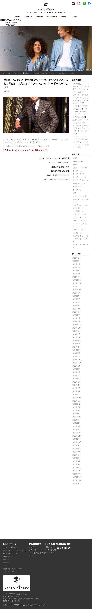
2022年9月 (76, 407)
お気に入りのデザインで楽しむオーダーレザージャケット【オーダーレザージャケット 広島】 (80, 111)
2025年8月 (76, 296)
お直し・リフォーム (10, 553)
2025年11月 (76, 286)
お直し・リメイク (79, 167)
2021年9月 (76, 445)
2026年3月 (76, 273)
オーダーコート (78, 170)
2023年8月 (76, 372)
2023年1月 (76, 394)
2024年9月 (76, 331)
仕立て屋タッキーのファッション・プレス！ (80, 239)
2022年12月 (76, 397)
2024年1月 (76, 356)
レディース (33, 550)
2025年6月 (76, 302)
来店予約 (6, 562)
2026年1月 (76, 280)
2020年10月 (76, 480)
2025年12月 (76, 283)
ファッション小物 (79, 196)
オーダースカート (79, 177)
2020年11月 (76, 477)
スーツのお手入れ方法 (37, 553)
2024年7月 (76, 337)
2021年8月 (76, 448)
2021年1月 (76, 470)
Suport (64, 16)
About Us (28, 16)
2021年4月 (76, 461)
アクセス (6, 559)
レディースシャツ (79, 220)
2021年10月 (76, 442)
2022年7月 (76, 413)
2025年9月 (76, 292)
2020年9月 (76, 483)
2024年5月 (76, 343)
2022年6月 (76, 416)
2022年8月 (76, 410)
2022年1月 (76, 432)
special (75, 164)
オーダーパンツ (78, 186)
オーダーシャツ (78, 173)
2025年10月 (76, 289)
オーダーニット (78, 183)
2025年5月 (76, 305)
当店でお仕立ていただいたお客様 (14, 550)
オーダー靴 (76, 189)
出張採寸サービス (9, 556)
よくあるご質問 (50, 550)
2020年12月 (76, 474)
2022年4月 (76, 423)
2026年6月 (76, 264)
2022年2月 (76, 429)
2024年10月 (76, 327)
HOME (17, 16)
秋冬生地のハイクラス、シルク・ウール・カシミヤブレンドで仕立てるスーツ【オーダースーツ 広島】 (80, 127)
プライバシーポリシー (11, 572)
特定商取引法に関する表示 (12, 569)
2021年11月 (76, 439)
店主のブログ (7, 565)
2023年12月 (76, 359)
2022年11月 (76, 400)
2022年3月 (76, 426)
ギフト (75, 193)
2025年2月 (76, 315)
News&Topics (51, 16)
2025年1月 (76, 318)
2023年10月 (76, 365)
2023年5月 (76, 381)
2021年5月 (76, 458)
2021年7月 (76, 451)
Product (39, 16)
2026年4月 (76, 270)
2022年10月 (76, 404)
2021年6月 (76, 454)
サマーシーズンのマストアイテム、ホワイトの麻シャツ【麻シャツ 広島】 (80, 99)
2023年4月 (76, 385)
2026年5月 (76, 267)
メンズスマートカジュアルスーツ (80, 206)
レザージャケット (79, 214)
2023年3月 (76, 388)
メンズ (31, 547)
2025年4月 (76, 308)
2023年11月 (76, 362)
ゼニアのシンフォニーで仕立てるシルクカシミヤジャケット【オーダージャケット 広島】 (80, 142)
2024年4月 (76, 346)
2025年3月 (76, 311)
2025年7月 (76, 299)
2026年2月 (76, 277)
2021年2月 (76, 467)
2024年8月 (76, 334)
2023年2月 (76, 391)
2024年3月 (76, 350)
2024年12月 (76, 321)
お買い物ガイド (50, 547)
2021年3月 (76, 464)
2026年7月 (76, 261)
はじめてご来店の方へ (11, 547)
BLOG (74, 16)
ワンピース (76, 232)
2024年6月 (76, 340)
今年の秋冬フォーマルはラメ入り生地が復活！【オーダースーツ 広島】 (80, 87)
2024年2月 (76, 353)
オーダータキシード (80, 180)
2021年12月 (76, 435)
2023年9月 (76, 369)
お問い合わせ (49, 552)
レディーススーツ (79, 229)
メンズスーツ (77, 211)
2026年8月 (76, 257)
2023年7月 (76, 375)
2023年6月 (76, 378)
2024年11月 (76, 324)
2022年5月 (76, 420)
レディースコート (79, 217)
